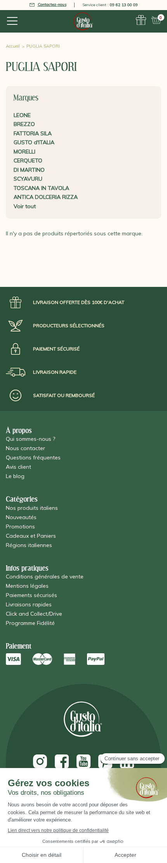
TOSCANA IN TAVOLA (41, 188)
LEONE (22, 115)
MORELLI (24, 151)
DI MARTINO (29, 169)
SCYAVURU (28, 178)
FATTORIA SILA (33, 133)
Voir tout (25, 206)
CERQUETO (28, 160)
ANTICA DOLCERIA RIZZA (46, 196)
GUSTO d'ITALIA (34, 142)
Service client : (110, 4)
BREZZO (24, 124)
